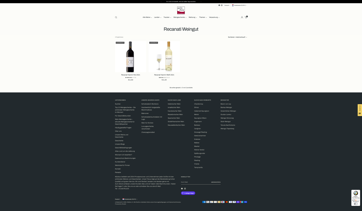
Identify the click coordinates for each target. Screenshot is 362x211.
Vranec (196, 164)
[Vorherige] (161, 1)
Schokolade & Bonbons (149, 104)
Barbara (197, 125)
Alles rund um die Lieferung (125, 151)
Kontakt (118, 169)
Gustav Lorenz (226, 114)
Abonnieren (216, 182)
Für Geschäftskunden (123, 116)
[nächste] (201, 1)
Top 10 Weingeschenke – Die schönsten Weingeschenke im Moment (125, 110)
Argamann (198, 121)
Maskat (196, 146)
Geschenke (119, 141)
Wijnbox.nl (130, 202)
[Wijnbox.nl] (181, 10)
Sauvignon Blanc (200, 118)
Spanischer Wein (174, 118)
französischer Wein (175, 111)
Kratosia (197, 139)
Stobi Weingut (226, 121)
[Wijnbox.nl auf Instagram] (222, 5)
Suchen (118, 104)
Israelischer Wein (174, 107)
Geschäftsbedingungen (123, 148)
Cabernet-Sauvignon (201, 111)
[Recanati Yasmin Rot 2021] (130, 56)
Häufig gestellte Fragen (123, 128)
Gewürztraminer (200, 136)
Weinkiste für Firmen (122, 165)
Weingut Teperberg (227, 128)
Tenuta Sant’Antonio (228, 125)
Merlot (196, 114)
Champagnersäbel (148, 132)
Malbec (196, 143)
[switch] (356, 204)
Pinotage (197, 157)
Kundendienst (120, 162)
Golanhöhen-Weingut (228, 111)
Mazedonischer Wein (175, 114)
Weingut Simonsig (227, 118)
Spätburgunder (199, 153)
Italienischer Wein (174, 104)
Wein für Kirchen (147, 123)
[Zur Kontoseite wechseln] (242, 17)
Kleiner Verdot (199, 150)
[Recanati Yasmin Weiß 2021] (164, 56)
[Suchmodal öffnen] (116, 17)
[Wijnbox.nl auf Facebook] (219, 5)
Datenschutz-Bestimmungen (125, 158)
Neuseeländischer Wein (176, 125)
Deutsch (226, 5)
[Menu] (359, 191)
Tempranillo (198, 167)
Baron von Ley (226, 104)
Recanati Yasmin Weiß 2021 (164, 75)
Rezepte (118, 172)
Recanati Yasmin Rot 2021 (130, 75)
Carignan (197, 128)
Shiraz (196, 107)
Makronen (145, 113)
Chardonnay (198, 104)
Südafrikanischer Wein (176, 121)
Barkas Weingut (226, 107)
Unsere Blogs (120, 144)
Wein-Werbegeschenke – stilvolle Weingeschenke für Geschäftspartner (125, 121)
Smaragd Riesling (200, 132)
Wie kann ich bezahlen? (123, 155)
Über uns (118, 131)
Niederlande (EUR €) (240, 5)
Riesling (197, 160)
